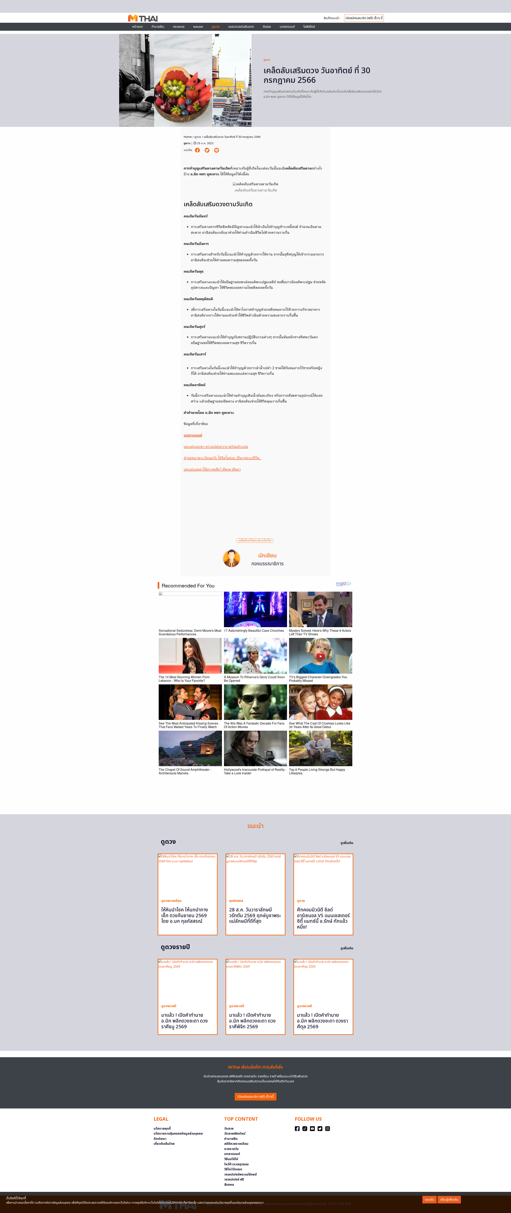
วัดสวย (267, 26)
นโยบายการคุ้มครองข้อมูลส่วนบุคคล (178, 1133)
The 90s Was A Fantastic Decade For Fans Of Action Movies (254, 725)
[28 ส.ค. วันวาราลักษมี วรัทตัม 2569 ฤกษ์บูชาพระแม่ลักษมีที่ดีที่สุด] (255, 874)
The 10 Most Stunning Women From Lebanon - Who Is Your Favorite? (184, 679)
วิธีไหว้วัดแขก (233, 1169)
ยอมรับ (429, 1199)
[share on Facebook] (198, 150)
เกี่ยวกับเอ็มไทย (164, 1143)
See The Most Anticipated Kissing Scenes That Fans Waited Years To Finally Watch (188, 725)
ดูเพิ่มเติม (347, 843)
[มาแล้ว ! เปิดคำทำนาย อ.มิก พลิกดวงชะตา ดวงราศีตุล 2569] (323, 980)
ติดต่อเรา (160, 1138)
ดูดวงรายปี (168, 1006)
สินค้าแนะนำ (331, 18)
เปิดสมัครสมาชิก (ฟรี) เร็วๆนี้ (255, 1096)
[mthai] (142, 17)
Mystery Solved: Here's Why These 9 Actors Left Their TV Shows (320, 632)
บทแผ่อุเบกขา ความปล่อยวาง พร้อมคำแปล (216, 447)
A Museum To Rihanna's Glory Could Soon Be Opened (254, 679)
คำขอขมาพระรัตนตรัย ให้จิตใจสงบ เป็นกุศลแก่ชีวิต (222, 458)
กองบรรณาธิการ (267, 564)
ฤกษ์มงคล (236, 900)
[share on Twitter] (207, 150)
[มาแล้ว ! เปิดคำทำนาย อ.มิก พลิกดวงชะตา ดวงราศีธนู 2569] (187, 980)
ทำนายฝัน (158, 26)
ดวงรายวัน (231, 1149)
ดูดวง (266, 60)
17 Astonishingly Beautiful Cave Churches (254, 630)
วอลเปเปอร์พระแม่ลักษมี (240, 1174)
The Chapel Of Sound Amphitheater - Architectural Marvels (185, 771)
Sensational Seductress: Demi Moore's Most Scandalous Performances (190, 632)
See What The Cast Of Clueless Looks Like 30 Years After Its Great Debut (319, 725)
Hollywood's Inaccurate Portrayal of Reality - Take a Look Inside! (255, 771)
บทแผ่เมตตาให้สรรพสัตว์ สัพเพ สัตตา (212, 470)
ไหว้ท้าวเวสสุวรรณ (236, 1164)
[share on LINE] (216, 150)
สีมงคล (229, 1184)
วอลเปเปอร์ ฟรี (234, 1179)
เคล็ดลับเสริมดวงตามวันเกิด (254, 540)
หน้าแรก (137, 26)
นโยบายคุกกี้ (162, 1128)
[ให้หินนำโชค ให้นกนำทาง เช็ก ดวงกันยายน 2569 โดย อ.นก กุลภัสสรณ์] (187, 874)
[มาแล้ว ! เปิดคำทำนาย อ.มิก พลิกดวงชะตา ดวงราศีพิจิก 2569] (255, 980)
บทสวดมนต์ (287, 26)
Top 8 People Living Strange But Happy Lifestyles (317, 771)
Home (188, 137)
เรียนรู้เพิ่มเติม (449, 1199)
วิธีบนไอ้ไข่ (231, 1159)
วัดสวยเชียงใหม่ (234, 1133)
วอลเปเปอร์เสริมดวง (241, 26)
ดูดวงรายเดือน (171, 900)
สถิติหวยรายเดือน (236, 1143)
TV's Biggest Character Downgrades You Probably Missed (318, 679)
